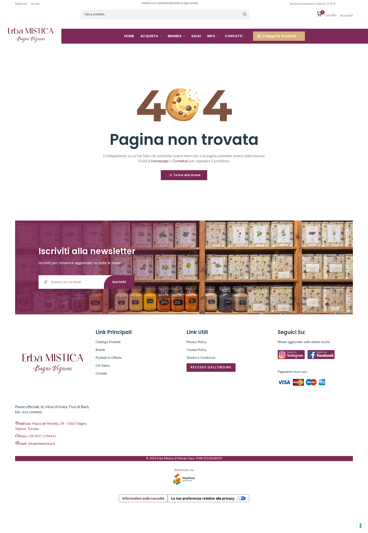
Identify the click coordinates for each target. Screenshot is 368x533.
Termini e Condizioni (201, 357)
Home (129, 36)
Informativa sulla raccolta (143, 498)
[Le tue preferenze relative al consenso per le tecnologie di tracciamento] (360, 526)
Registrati (21, 4)
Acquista (149, 36)
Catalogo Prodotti (108, 342)
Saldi (196, 36)
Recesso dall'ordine (211, 367)
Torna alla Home (187, 175)
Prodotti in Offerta (108, 357)
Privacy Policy (196, 342)
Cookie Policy (196, 350)
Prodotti (279, 36)
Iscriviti (119, 281)
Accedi (35, 4)
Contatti (233, 36)
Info (211, 36)
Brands (175, 36)
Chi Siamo (103, 365)
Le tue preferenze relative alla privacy (202, 498)
